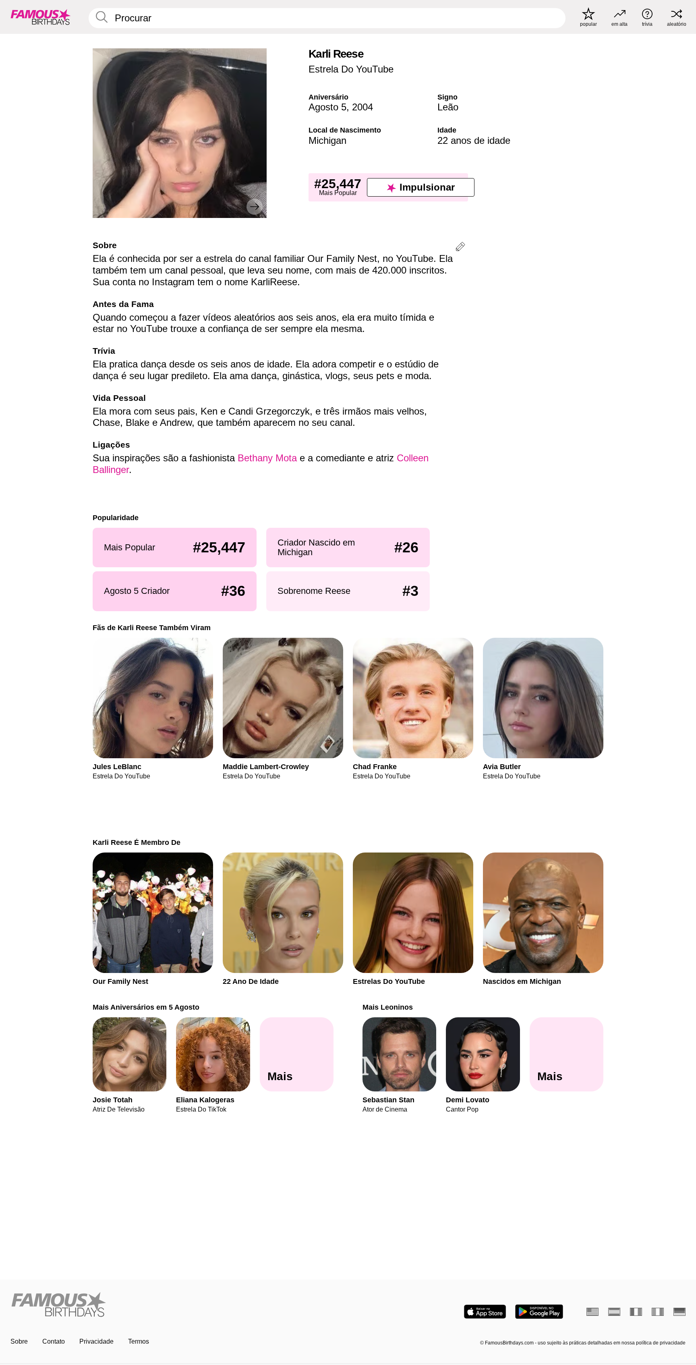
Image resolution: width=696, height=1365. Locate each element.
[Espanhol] (614, 1312)
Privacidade (96, 1341)
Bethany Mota (267, 457)
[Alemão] (679, 1312)
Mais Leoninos (387, 1007)
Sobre (19, 1341)
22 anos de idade (473, 140)
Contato (53, 1341)
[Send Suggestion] (460, 248)
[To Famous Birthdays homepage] (41, 17)
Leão (447, 107)
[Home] (176, 1305)
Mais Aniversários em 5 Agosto (146, 1007)
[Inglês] (592, 1312)
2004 (362, 107)
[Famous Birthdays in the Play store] (539, 1312)
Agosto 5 (327, 107)
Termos (138, 1341)
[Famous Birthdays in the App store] (485, 1312)
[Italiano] (658, 1312)
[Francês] (636, 1312)
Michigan (327, 140)
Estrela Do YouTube (351, 69)
